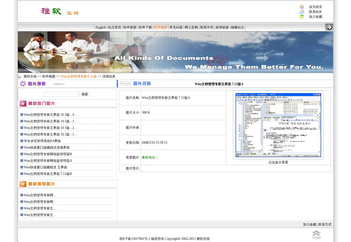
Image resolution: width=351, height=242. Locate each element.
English (101, 27)
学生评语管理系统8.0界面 (42, 141)
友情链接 (222, 27)
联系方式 (206, 27)
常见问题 (176, 27)
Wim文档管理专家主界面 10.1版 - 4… (50, 115)
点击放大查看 (278, 162)
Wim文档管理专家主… (40, 208)
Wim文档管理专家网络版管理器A (48, 161)
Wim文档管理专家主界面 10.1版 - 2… (50, 128)
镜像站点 (237, 27)
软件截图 (48, 76)
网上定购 (191, 27)
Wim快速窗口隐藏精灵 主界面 (45, 167)
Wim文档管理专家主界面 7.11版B (48, 174)
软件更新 (130, 27)
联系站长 (315, 12)
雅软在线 (30, 76)
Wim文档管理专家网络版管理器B (48, 154)
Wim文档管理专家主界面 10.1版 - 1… (50, 134)
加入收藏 (315, 17)
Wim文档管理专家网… (40, 195)
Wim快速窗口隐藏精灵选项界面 (47, 147)
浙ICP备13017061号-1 (134, 239)
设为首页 (315, 7)
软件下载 (145, 27)
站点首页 (114, 27)
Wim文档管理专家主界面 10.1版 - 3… (50, 121)
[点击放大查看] (278, 124)
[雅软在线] (60, 17)
